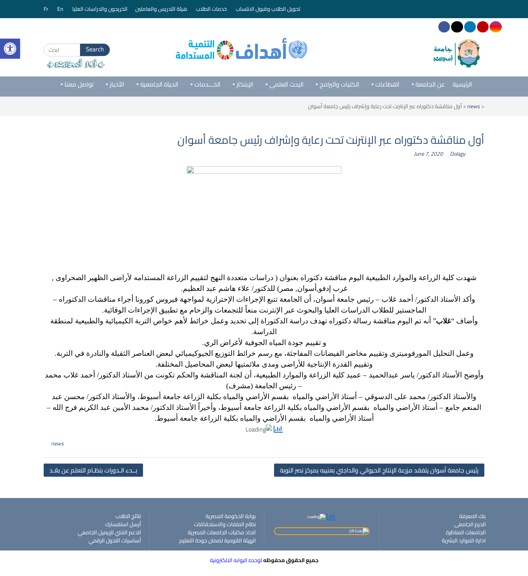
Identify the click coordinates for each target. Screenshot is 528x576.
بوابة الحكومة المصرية (231, 516)
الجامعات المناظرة (466, 532)
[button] (10, 49)
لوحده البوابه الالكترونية (236, 560)
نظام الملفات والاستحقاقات (225, 524)
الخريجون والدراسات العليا (100, 9)
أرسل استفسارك (123, 524)
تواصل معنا (79, 84)
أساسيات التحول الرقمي (115, 540)
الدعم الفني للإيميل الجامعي (109, 532)
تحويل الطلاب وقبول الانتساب (268, 9)
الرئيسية (462, 84)
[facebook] (444, 26)
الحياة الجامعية (159, 84)
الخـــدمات (207, 84)
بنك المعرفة (472, 516)
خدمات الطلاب (212, 9)
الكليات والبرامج (339, 84)
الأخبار (117, 84)
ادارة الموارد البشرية (464, 540)
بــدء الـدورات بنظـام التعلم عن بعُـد (93, 470)
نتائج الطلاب (128, 516)
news (473, 106)
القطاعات (387, 84)
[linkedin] (470, 26)
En (61, 9)
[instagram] (495, 26)
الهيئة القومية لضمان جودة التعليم (217, 540)
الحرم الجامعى (470, 524)
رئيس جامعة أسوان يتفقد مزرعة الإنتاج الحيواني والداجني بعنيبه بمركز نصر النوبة (379, 470)
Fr (46, 9)
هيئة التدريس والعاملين (161, 9)
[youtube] (483, 26)
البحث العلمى (286, 84)
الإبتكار (245, 84)
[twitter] (457, 26)
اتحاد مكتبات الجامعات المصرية (222, 532)
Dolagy (457, 154)
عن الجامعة (430, 84)
